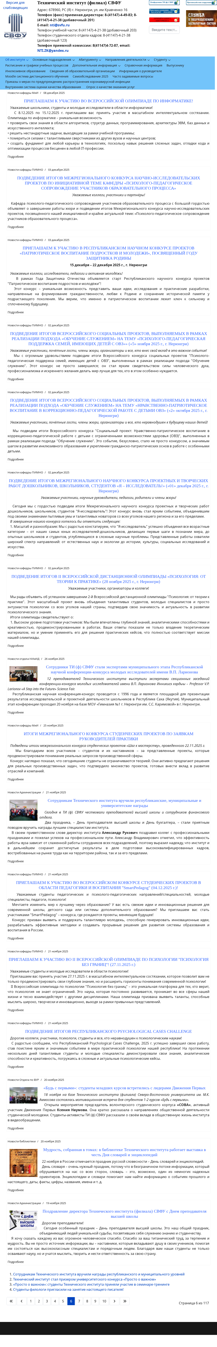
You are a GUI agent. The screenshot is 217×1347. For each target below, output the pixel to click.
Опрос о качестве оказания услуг (110, 87)
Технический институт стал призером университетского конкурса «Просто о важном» (84, 1279)
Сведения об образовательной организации (82, 71)
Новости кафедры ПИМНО (25, 170)
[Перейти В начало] (11, 1301)
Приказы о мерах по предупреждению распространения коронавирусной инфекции (67, 82)
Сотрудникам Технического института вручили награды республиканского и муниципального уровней (99, 1274)
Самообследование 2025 (90, 76)
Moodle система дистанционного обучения (36, 76)
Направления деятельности (125, 60)
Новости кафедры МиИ (23, 93)
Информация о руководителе (140, 71)
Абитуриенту (88, 60)
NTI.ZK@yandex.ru (53, 50)
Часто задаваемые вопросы (133, 76)
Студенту (160, 60)
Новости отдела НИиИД (23, 659)
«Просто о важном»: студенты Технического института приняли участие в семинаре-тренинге (91, 1284)
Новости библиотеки (22, 1141)
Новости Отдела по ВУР (23, 1080)
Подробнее (16, 157)
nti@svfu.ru (60, 25)
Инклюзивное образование (25, 71)
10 (104, 1301)
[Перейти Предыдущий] (21, 1301)
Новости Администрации (24, 792)
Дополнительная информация (94, 65)
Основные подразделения (52, 60)
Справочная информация (143, 65)
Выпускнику (175, 65)
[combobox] (164, 30)
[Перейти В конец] (125, 1301)
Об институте (15, 60)
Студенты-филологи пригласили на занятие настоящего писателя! (68, 1289)
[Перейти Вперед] (114, 1301)
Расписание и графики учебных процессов (36, 65)
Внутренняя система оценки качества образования (43, 87)
